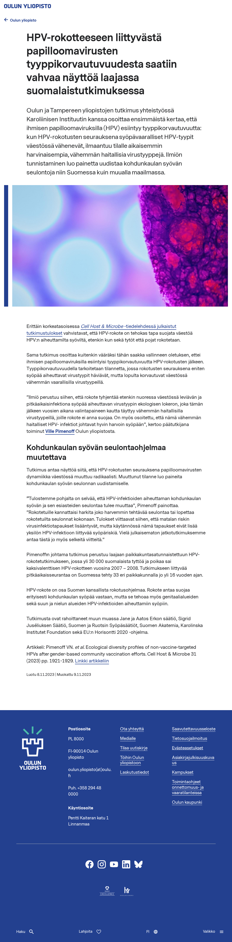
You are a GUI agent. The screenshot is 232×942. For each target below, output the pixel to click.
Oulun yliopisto (23, 20)
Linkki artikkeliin (92, 661)
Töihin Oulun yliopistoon (132, 760)
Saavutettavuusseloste (193, 729)
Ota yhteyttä (132, 729)
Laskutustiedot (134, 772)
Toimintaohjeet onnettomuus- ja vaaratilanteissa (188, 787)
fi (154, 935)
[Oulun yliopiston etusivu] (42, 5)
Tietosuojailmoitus (189, 738)
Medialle (128, 738)
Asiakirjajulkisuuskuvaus (193, 760)
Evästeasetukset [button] (187, 748)
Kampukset (182, 772)
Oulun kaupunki (187, 802)
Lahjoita (85, 931)
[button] (213, 932)
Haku (20, 931)
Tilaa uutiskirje (133, 748)
